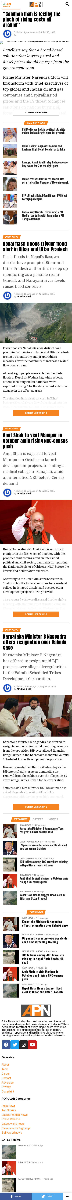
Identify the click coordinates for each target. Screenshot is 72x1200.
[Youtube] (32, 1044)
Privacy (6, 1087)
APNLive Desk (24, 296)
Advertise (8, 1082)
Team (5, 1069)
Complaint (8, 1091)
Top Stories (9, 1110)
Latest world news (13, 1123)
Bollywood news (12, 1132)
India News (9, 1106)
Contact (6, 1078)
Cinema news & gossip (16, 1128)
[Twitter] (14, 1044)
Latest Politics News (15, 1114)
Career (6, 1073)
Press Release (11, 1119)
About (5, 1064)
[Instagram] (23, 1044)
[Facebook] (6, 1044)
